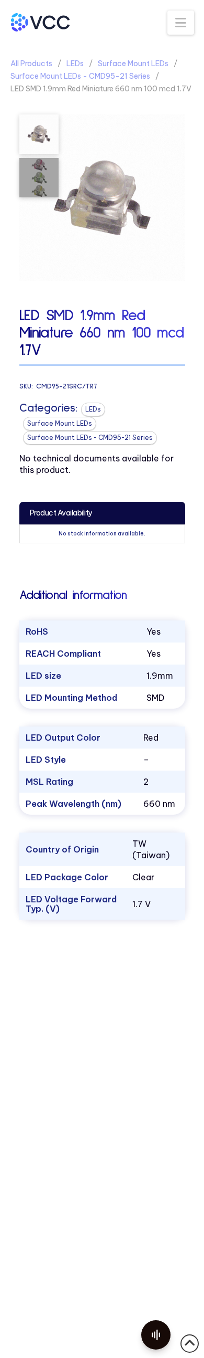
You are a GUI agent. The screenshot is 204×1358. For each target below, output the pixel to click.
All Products (31, 63)
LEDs (75, 63)
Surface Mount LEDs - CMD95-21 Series (80, 76)
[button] (180, 22)
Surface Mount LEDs (133, 63)
